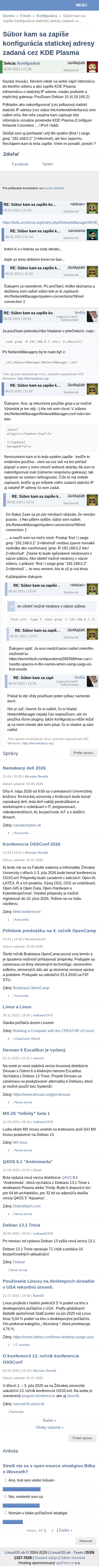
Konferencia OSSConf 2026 (32, 844)
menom (38, 1058)
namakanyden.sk (27, 825)
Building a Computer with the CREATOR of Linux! (53, 1031)
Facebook (20, 164)
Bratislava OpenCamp (31, 988)
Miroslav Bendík (36, 776)
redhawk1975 (43, 1015)
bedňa (80, 312)
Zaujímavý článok (27, 1038)
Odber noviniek (72, 1558)
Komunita (22, 833)
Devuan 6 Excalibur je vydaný (34, 1050)
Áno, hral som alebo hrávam (31, 1480)
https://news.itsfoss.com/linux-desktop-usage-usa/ (53, 1337)
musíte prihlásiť (54, 188)
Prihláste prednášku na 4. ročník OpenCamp (49, 930)
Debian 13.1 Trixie (21, 1225)
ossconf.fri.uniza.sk (28, 1404)
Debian (19, 1262)
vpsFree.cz (65, 1563)
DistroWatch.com (27, 1206)
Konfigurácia (47, 16)
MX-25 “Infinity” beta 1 (26, 1113)
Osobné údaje (46, 1558)
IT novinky (22, 1345)
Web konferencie (27, 912)
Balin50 (38, 1295)
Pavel (37, 1170)
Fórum (25, 16)
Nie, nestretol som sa (25, 1497)
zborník (73, 1396)
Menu (81, 5)
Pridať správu (83, 753)
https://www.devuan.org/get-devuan (41, 1094)
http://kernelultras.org (33, 378)
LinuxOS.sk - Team (66, 1552)
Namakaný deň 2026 (24, 768)
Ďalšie (48, 1420)
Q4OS (67, 1178)
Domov (9, 16)
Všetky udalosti (48, 1427)
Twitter (47, 164)
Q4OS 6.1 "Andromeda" (28, 1161)
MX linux (20, 1142)
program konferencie (38, 1396)
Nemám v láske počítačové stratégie (37, 1513)
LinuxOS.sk (19, 5)
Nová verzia (23, 1102)
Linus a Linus (17, 1006)
